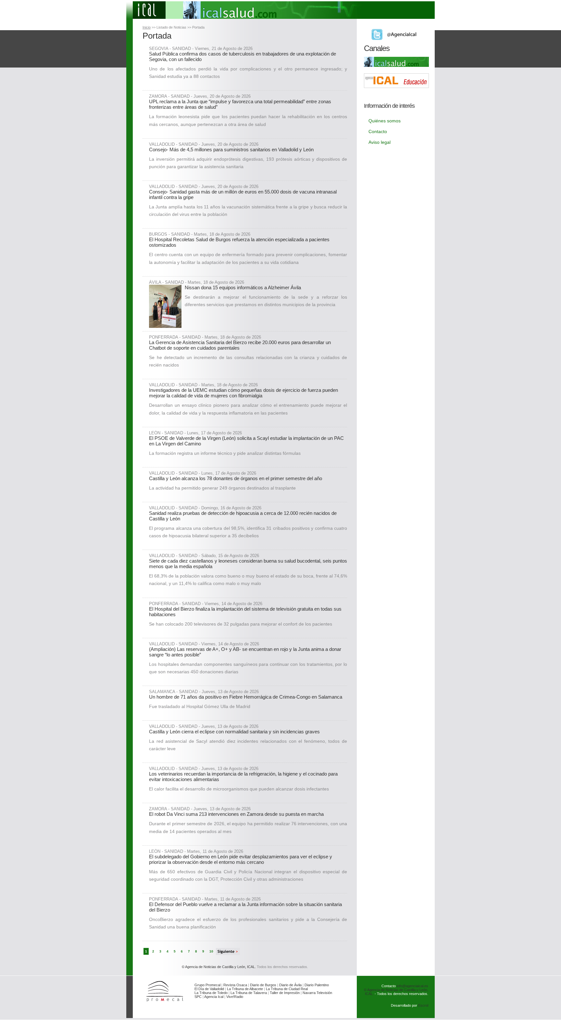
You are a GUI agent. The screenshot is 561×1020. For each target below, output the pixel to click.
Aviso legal (379, 142)
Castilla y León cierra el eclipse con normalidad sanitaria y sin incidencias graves (234, 731)
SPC (198, 997)
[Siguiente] (228, 951)
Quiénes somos (384, 120)
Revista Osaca (235, 985)
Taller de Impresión (285, 993)
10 (211, 951)
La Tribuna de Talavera (249, 993)
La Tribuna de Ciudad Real (287, 989)
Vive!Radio (234, 997)
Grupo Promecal (207, 985)
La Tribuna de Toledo (211, 993)
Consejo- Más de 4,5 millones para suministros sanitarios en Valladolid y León (231, 149)
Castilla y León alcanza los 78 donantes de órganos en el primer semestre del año (235, 478)
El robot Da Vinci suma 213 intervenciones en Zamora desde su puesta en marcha (236, 814)
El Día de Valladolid (209, 989)
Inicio (147, 27)
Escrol (423, 1005)
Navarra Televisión (317, 993)
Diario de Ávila (290, 985)
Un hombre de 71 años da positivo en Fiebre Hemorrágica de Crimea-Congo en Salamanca (245, 697)
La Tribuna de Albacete (245, 989)
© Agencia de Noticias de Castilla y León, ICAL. (219, 967)
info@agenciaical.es (412, 986)
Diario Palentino (317, 985)
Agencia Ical (213, 997)
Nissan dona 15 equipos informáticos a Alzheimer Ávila (243, 287)
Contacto (377, 131)
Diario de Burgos (263, 985)
